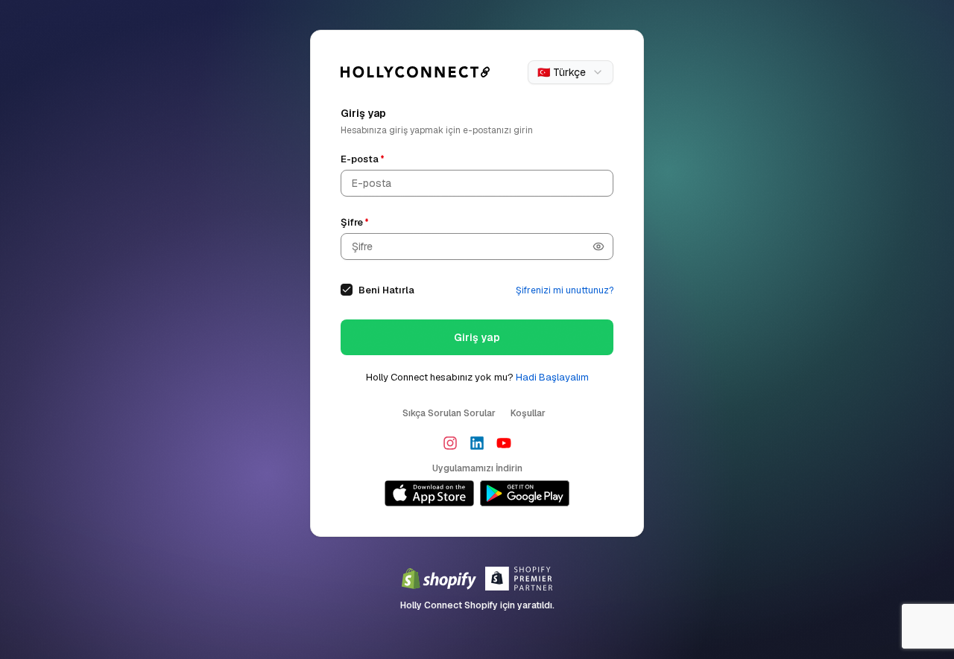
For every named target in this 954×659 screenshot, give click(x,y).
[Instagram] (450, 443)
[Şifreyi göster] (598, 246)
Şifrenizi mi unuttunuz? (564, 290)
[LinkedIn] (477, 443)
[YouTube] (503, 443)
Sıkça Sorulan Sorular (449, 413)
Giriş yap (477, 337)
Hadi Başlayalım (552, 377)
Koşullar (528, 413)
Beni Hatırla (386, 290)
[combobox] (570, 72)
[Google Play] (524, 493)
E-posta (363, 159)
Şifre (355, 222)
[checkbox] (347, 290)
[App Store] (429, 493)
